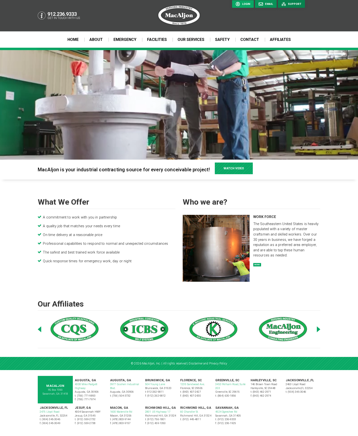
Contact (249, 39)
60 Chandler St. (189, 411)
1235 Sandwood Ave (192, 384)
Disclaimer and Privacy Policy (208, 363)
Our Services (191, 39)
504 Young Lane (155, 384)
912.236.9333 (62, 14)
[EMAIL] (265, 15)
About (96, 39)
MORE (257, 264)
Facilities (157, 39)
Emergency (124, 39)
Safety (222, 39)
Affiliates (280, 39)
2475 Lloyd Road (49, 411)
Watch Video (234, 168)
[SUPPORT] (291, 15)
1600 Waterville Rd (121, 411)
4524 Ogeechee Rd (226, 411)
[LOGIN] (242, 15)
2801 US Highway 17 (157, 411)
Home (73, 39)
